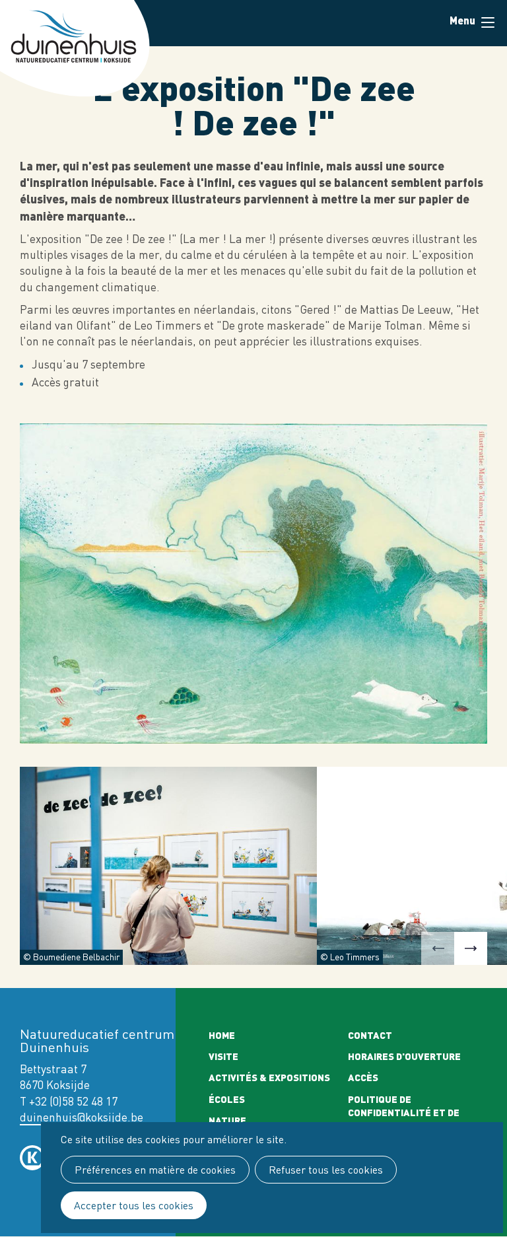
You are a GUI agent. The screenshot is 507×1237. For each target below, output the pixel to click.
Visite (223, 1056)
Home (222, 1035)
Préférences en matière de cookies (155, 1169)
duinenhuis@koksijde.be (81, 1117)
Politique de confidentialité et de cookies (403, 1112)
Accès (363, 1077)
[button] (437, 948)
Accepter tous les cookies (133, 1205)
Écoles (227, 1099)
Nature (227, 1120)
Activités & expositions (269, 1077)
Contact (370, 1035)
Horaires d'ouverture (404, 1056)
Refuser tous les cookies (326, 1169)
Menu (487, 23)
